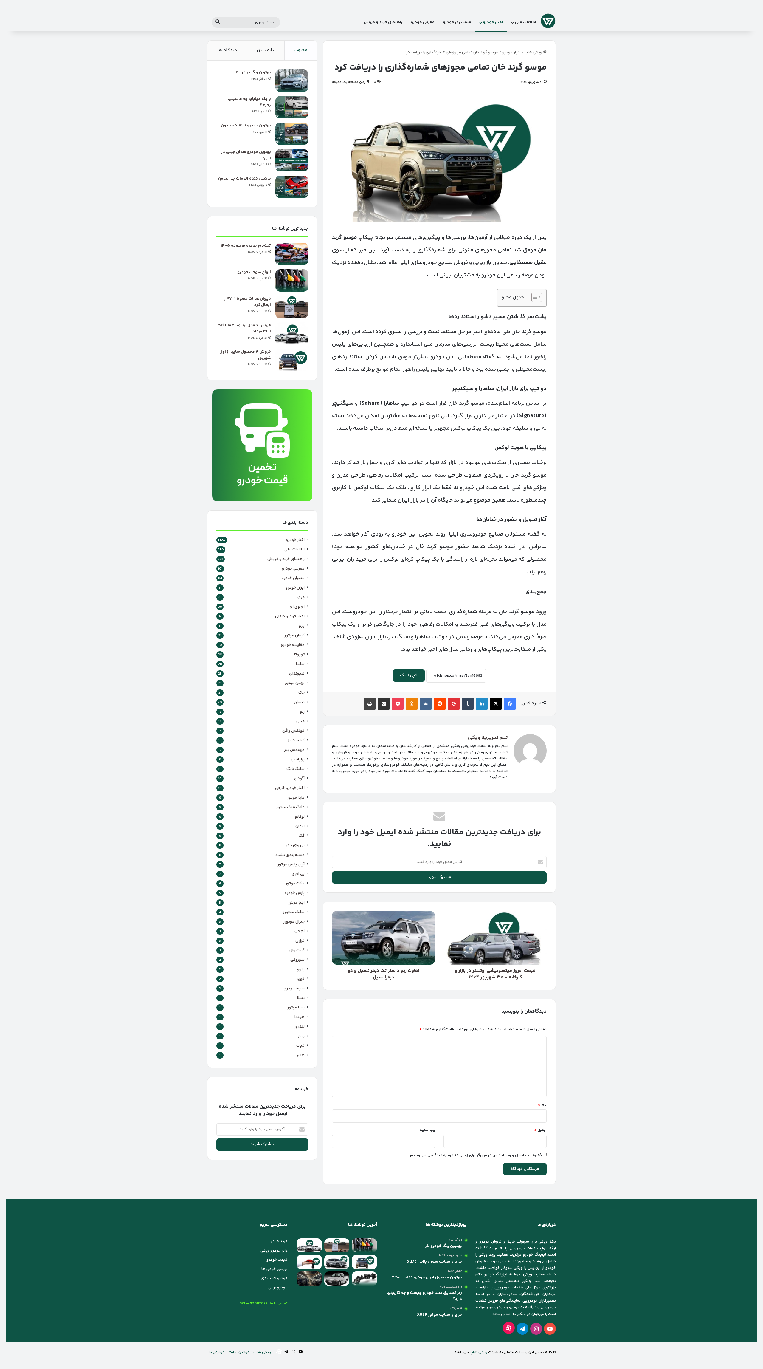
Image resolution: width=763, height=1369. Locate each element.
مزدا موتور (296, 797)
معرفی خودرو (423, 22)
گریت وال (297, 950)
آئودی (299, 778)
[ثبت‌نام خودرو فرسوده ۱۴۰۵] (291, 254)
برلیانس (298, 759)
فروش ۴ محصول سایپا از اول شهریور (245, 355)
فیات (300, 1045)
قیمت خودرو (277, 1260)
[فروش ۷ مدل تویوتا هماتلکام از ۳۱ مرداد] (291, 333)
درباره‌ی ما (217, 1352)
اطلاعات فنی (525, 22)
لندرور (299, 1026)
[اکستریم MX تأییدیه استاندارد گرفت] (337, 1262)
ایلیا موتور (296, 902)
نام (542, 1105)
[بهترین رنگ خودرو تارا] (291, 80)
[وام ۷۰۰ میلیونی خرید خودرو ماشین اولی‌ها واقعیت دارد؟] (309, 1262)
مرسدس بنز (294, 750)
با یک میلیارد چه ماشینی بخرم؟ (249, 102)
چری (301, 597)
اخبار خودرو (493, 22)
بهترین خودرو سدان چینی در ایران (246, 155)
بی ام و (298, 874)
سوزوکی (297, 960)
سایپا (300, 664)
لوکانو (300, 816)
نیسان (299, 702)
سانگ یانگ (295, 769)
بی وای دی (295, 845)
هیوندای (297, 673)
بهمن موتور (295, 683)
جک (301, 692)
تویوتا (299, 654)
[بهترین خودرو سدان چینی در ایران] (291, 160)
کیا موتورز (296, 740)
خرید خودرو (278, 1241)
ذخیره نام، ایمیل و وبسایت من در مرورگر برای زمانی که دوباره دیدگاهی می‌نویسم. (475, 1155)
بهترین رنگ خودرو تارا (252, 72)
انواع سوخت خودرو (254, 272)
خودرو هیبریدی (274, 1278)
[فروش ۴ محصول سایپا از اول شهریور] (291, 360)
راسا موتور (296, 1007)
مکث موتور (295, 883)
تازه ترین (265, 50)
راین (301, 1036)
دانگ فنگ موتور (290, 807)
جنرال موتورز (294, 921)
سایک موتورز (294, 912)
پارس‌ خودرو (295, 893)
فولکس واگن (293, 731)
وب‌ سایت (427, 1130)
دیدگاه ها (227, 50)
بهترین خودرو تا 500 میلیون (246, 125)
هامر (301, 1055)
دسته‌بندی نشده (290, 855)
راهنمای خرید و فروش (383, 22)
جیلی (300, 721)
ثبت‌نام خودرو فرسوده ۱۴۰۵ (246, 245)
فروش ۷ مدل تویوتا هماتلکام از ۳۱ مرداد (244, 328)
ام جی (299, 931)
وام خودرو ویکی (274, 1250)
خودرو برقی (278, 1287)
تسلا (301, 998)
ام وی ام (297, 607)
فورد (301, 979)
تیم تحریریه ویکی (488, 738)
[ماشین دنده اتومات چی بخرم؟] (291, 187)
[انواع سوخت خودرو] (291, 280)
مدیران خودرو (293, 578)
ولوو (301, 969)
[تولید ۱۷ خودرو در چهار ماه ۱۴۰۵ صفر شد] (309, 1278)
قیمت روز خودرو (457, 22)
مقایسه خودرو (293, 645)
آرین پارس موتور (291, 864)
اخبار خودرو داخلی (290, 616)
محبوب (300, 50)
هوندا (299, 1017)
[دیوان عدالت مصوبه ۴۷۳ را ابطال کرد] (291, 307)
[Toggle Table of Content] (533, 297)
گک (302, 836)
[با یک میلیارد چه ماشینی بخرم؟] (291, 107)
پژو (302, 626)
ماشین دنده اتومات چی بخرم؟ (244, 178)
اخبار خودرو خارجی (290, 788)
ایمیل (540, 1130)
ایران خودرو (295, 587)
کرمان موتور (294, 635)
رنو (302, 712)
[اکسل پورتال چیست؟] (364, 1278)
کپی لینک (409, 675)
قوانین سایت (239, 1352)
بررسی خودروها (274, 1269)
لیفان (300, 826)
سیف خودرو (294, 988)
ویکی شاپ (534, 52)
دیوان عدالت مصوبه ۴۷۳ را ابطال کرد (247, 302)
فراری (300, 941)
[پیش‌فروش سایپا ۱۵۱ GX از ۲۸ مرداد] (337, 1278)
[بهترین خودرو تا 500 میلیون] (291, 134)
